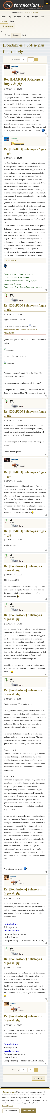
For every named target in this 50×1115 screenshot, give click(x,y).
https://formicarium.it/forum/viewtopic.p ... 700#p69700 (21, 331)
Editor (7, 35)
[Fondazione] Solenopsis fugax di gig (24, 48)
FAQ (24, 35)
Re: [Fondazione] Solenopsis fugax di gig (23, 568)
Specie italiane (15, 17)
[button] (23, 59)
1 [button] (30, 59)
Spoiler (12, 260)
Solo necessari (11, 1111)
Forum (4, 21)
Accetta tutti (28, 1111)
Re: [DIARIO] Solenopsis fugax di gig (23, 81)
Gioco (12, 21)
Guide (26, 17)
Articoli (35, 17)
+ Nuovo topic (7, 26)
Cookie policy (7, 1105)
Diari (42, 17)
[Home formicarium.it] (25, 5)
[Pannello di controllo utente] (1, 35)
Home (3, 17)
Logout (16, 35)
